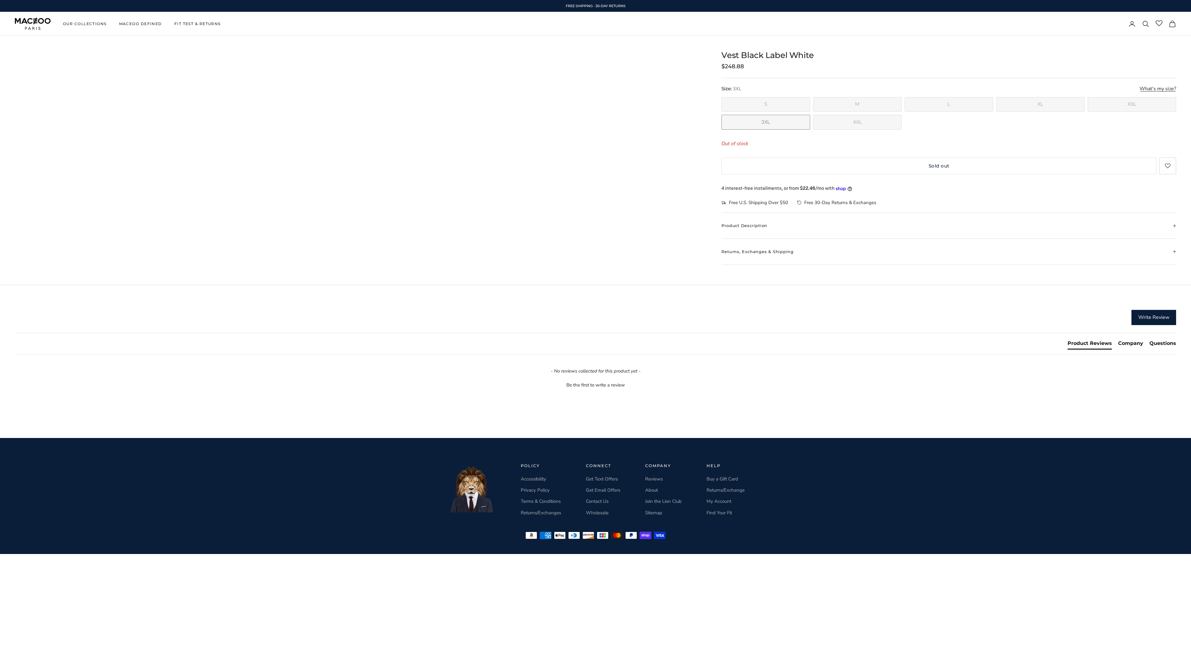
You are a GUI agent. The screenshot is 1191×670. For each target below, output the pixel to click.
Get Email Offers (603, 490)
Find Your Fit (719, 513)
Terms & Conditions (541, 501)
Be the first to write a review (595, 385)
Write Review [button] (1153, 317)
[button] (1168, 166)
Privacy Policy (535, 490)
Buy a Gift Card (722, 479)
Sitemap (653, 513)
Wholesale (597, 513)
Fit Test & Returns (197, 23)
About (651, 490)
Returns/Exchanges (541, 513)
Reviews (654, 479)
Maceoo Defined (140, 23)
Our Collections (85, 23)
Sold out (939, 166)
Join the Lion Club (663, 501)
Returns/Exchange (726, 490)
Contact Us (597, 501)
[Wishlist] (1159, 23)
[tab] (1090, 344)
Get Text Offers (602, 479)
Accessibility (533, 479)
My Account (719, 501)
